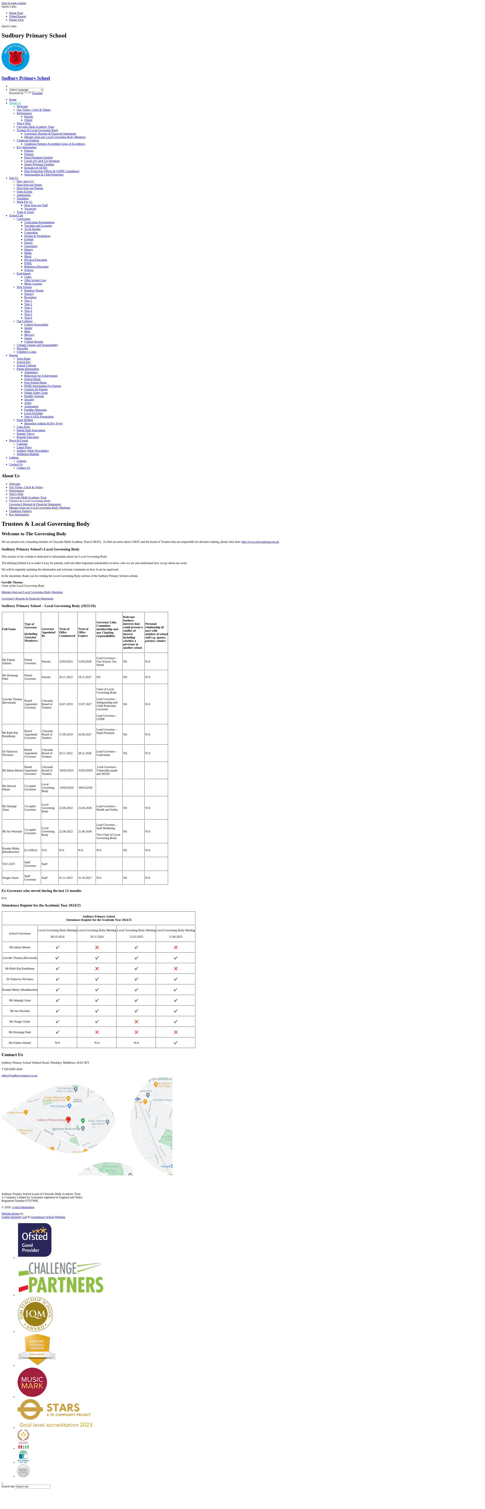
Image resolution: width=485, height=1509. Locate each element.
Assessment (31, 406)
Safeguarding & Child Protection (43, 174)
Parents (13, 355)
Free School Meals (35, 382)
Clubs (27, 276)
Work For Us (24, 201)
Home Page (16, 13)
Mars (27, 331)
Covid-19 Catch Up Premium (41, 161)
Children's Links (26, 351)
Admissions (24, 195)
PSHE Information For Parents (42, 386)
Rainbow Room (33, 290)
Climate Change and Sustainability (37, 345)
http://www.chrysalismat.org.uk (260, 541)
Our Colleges (25, 321)
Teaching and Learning (38, 225)
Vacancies (30, 208)
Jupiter (28, 328)
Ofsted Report (17, 16)
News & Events (18, 440)
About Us (15, 103)
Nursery (29, 293)
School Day (24, 362)
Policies (29, 150)
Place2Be (22, 348)
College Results (33, 341)
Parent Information (28, 368)
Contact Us (16, 464)
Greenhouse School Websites (48, 1217)
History (28, 249)
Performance (24, 113)
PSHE (28, 263)
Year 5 (28, 314)
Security (29, 399)
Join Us (13, 178)
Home (12, 99)
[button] (18, 26)
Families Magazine (35, 409)
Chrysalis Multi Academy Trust (35, 126)
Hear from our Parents (30, 188)
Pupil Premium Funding (38, 157)
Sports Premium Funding (39, 164)
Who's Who (24, 123)
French (28, 242)
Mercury (29, 334)
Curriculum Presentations (39, 222)
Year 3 (28, 307)
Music (28, 256)
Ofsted (28, 120)
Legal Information (23, 1207)
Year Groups (24, 287)
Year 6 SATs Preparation (39, 416)
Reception (30, 297)
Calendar (22, 443)
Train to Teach (25, 212)
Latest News (24, 447)
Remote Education (28, 437)
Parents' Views (25, 433)
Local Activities (33, 413)
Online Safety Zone (36, 392)
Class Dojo (23, 426)
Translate (37, 93)
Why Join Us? (25, 181)
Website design (11, 1213)
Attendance (31, 372)
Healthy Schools (34, 396)
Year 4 (28, 311)
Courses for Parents (36, 389)
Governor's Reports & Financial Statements (50, 133)
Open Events (24, 191)
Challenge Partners (28, 140)
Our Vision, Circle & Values (33, 109)
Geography (31, 246)
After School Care (35, 280)
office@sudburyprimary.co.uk (19, 1075)
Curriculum (23, 218)
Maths (28, 253)
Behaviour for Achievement (40, 375)
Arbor (27, 403)
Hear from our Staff (36, 205)
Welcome (22, 106)
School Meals (32, 379)
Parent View (16, 19)
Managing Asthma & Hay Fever (43, 423)
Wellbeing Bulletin (28, 454)
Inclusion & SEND (35, 167)
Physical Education (35, 259)
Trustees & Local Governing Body (37, 130)
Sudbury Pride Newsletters (33, 450)
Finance (29, 154)
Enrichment (24, 273)
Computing (31, 232)
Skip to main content (14, 3)
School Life (16, 215)
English (28, 239)
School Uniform (26, 365)
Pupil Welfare (25, 420)
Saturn (28, 338)
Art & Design (32, 229)
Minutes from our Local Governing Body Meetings (54, 137)
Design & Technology (37, 236)
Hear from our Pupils (29, 184)
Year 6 (28, 317)
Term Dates (24, 358)
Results (28, 116)
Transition (23, 198)
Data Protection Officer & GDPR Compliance (51, 171)
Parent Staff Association (31, 430)
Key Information (27, 147)
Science (29, 270)
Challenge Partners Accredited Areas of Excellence (54, 143)
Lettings (14, 457)
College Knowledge (36, 324)
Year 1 (28, 300)
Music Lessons (33, 283)
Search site (8, 1486)
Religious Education (36, 266)
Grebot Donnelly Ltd (14, 1217)
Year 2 (28, 304)
